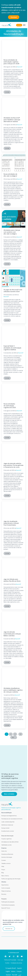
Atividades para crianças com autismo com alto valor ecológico (12, 232)
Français (19, 971)
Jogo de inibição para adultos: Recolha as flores (12, 580)
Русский (14, 975)
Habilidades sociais (6, 845)
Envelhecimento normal (7, 831)
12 (21, 734)
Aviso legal (20, 960)
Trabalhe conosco (6, 863)
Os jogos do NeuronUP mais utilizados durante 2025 (13, 290)
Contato (3, 860)
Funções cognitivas (6, 839)
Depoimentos (4, 885)
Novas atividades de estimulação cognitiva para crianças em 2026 (11, 62)
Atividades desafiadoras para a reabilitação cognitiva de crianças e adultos (13, 690)
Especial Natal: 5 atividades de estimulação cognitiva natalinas (12, 348)
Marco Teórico (5, 876)
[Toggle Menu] (24, 25)
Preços (3, 869)
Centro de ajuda (5, 888)
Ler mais (8, 92)
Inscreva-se (8, 928)
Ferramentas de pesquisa (8, 905)
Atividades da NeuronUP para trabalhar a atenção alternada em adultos (12, 119)
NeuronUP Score (5, 908)
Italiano (13, 971)
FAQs (2, 866)
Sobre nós (4, 851)
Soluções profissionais (7, 854)
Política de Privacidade (10, 960)
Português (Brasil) (11, 968)
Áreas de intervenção (7, 836)
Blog (2, 872)
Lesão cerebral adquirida (7, 822)
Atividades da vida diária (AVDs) (9, 842)
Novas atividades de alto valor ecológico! (10, 175)
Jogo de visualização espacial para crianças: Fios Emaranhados (11, 523)
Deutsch (8, 975)
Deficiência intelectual (7, 825)
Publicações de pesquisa (7, 902)
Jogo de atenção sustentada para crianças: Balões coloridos (12, 634)
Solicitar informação (6, 857)
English (8, 971)
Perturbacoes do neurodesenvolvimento (11, 819)
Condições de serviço (16, 963)
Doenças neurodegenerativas (9, 815)
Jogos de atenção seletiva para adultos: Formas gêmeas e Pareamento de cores (13, 465)
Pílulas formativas (6, 891)
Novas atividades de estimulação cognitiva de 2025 (10, 405)
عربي (19, 975)
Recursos (3, 894)
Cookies (7, 963)
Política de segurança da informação (10, 879)
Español (19, 968)
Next (13, 737)
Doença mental (5, 828)
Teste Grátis (19, 25)
